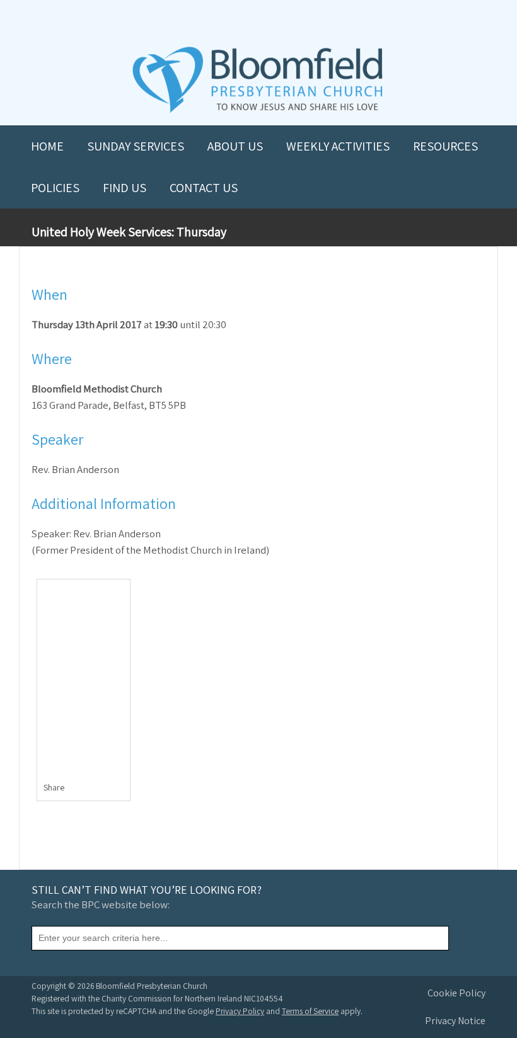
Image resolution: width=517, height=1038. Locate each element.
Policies (55, 188)
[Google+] (121, 789)
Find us (124, 188)
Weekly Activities (338, 146)
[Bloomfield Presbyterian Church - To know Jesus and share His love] (258, 111)
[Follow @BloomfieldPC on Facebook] (230, 20)
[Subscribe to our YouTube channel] (203, 20)
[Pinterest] (107, 789)
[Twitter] (94, 789)
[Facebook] (81, 789)
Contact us (204, 188)
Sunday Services (135, 146)
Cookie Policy (456, 993)
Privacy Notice (455, 1020)
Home (47, 146)
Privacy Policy (240, 1011)
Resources (445, 146)
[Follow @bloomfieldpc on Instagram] (258, 20)
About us (235, 146)
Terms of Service (310, 1011)
